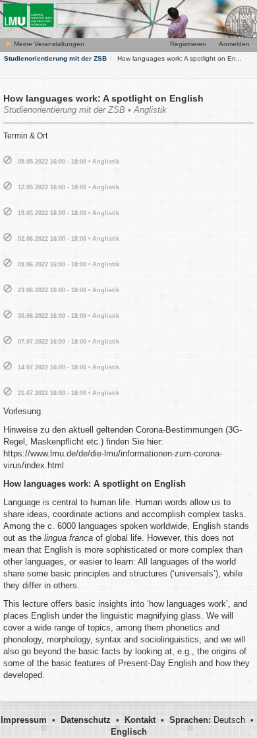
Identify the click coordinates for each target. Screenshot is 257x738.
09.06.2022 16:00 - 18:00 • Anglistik (68, 264)
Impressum (24, 720)
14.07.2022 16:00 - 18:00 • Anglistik (68, 367)
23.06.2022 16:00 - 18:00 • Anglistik (68, 290)
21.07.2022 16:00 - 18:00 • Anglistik (68, 393)
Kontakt (140, 720)
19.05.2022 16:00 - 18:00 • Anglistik (68, 213)
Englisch (129, 732)
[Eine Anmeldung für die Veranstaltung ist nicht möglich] (7, 161)
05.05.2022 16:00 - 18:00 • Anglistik (68, 161)
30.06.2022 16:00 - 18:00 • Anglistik (68, 316)
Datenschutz (86, 720)
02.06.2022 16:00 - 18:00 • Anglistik (68, 238)
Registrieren (188, 43)
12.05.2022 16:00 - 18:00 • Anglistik (68, 187)
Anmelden (234, 43)
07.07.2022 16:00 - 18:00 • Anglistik (68, 341)
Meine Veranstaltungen (48, 43)
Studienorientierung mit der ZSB (55, 58)
